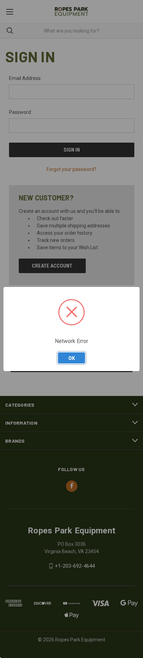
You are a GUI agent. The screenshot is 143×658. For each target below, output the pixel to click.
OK (71, 358)
